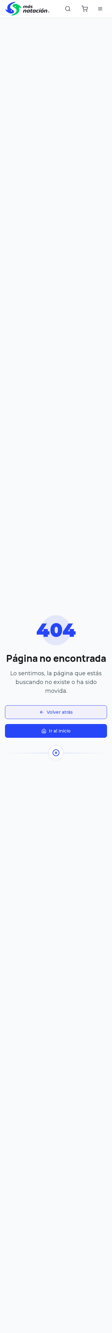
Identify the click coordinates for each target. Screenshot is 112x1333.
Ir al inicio (60, 731)
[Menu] (100, 9)
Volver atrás (60, 712)
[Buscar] (67, 8)
